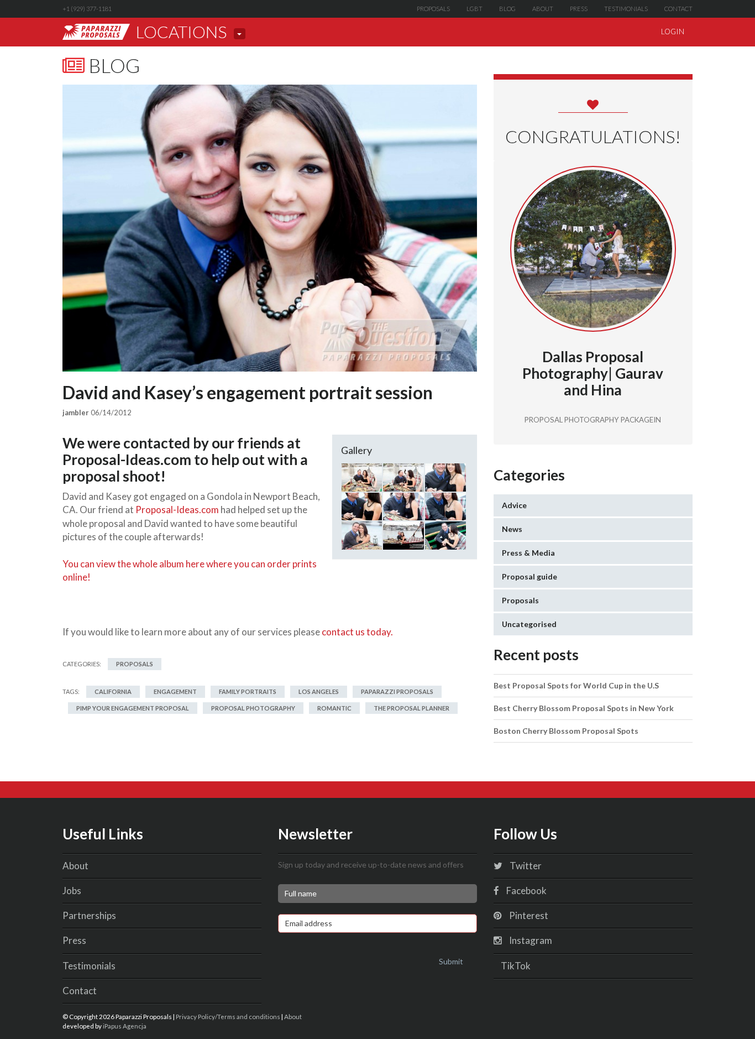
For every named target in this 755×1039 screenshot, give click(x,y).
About (542, 8)
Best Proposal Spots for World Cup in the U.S (576, 685)
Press (579, 8)
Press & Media (528, 552)
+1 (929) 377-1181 (87, 8)
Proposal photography (253, 708)
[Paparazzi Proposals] (96, 32)
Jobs (71, 890)
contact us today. (357, 632)
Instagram (529, 940)
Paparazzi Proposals (397, 691)
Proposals (433, 8)
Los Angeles (318, 691)
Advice (514, 505)
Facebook (526, 890)
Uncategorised (529, 624)
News (512, 529)
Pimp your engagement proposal (132, 708)
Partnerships (89, 915)
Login (672, 31)
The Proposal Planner (411, 708)
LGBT (474, 8)
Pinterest (527, 915)
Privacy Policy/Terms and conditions (228, 1016)
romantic (334, 708)
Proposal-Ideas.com (177, 509)
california (113, 691)
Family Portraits (247, 691)
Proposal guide (529, 576)
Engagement (175, 691)
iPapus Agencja (124, 1026)
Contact (678, 8)
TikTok (515, 966)
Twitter (525, 865)
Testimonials (626, 8)
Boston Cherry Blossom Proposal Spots (566, 730)
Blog (507, 8)
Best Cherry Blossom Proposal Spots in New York (584, 708)
